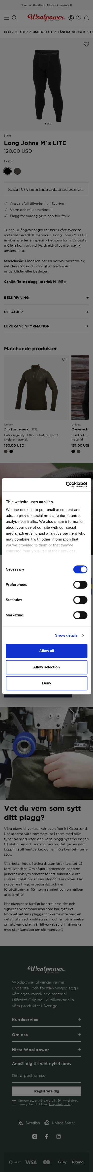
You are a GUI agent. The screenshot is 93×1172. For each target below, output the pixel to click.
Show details (66, 635)
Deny (46, 683)
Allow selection (46, 667)
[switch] (80, 585)
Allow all (46, 651)
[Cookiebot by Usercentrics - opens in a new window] (66, 484)
